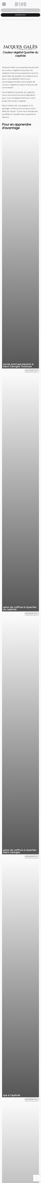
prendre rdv (20, 15)
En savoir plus (32, 371)
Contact (20, 10)
